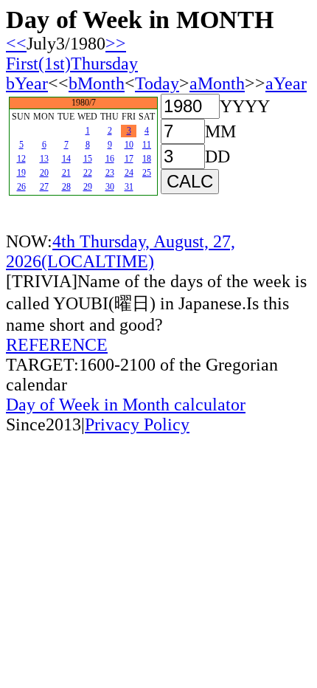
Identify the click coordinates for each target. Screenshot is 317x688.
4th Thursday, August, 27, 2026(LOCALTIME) (120, 251)
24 (129, 173)
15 (87, 159)
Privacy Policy (137, 424)
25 (146, 173)
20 (44, 173)
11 (146, 145)
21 (66, 173)
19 (21, 173)
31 (129, 187)
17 (129, 159)
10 (129, 145)
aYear (286, 83)
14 (66, 159)
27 (44, 187)
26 (21, 187)
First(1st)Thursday (72, 63)
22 (87, 173)
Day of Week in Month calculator (125, 404)
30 (109, 187)
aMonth (217, 83)
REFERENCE (57, 344)
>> (115, 43)
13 (44, 159)
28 (66, 187)
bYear (27, 83)
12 (21, 159)
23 (109, 173)
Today (157, 83)
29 (87, 187)
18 (146, 159)
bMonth (97, 83)
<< (16, 43)
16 (109, 159)
